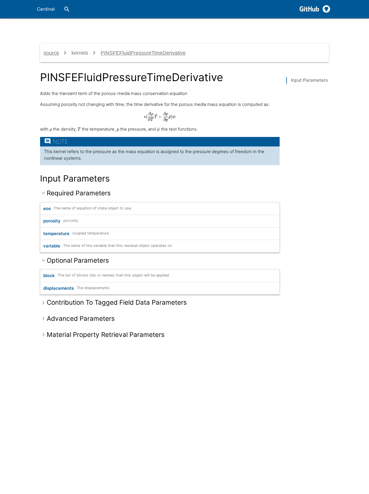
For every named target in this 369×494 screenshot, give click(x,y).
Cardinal (46, 9)
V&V (227, 27)
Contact (281, 27)
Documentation (146, 27)
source (51, 53)
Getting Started (99, 27)
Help (303, 27)
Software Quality (194, 27)
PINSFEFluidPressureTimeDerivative (143, 53)
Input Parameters (309, 80)
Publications (252, 27)
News (322, 27)
